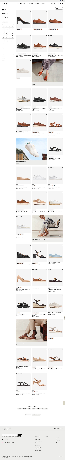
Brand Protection (37, 445)
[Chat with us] (64, 402)
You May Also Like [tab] (28, 414)
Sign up (20, 434)
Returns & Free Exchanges (39, 441)
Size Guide (36, 444)
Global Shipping (37, 439)
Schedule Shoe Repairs (38, 447)
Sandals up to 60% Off (5, 13)
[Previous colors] (32, 29)
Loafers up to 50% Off (5, 16)
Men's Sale (3, 10)
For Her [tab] (38, 414)
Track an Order (37, 436)
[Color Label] (17, 29)
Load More (39, 397)
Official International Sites (49, 438)
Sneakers (33, 408)
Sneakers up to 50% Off (5, 14)
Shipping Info (37, 438)
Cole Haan (3, 6)
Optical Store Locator (38, 450)
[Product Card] (23, 19)
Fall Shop (29, 408)
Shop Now (33, 84)
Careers (47, 436)
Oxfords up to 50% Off (5, 17)
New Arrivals (19, 408)
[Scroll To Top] (64, 404)
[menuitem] (18, 4)
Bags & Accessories (44, 408)
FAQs (36, 442)
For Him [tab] (34, 414)
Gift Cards (36, 448)
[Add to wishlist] (30, 11)
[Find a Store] (62, 0)
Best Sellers (24, 408)
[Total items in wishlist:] (58, 3)
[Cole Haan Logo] (6, 429)
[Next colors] (43, 29)
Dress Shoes (38, 408)
